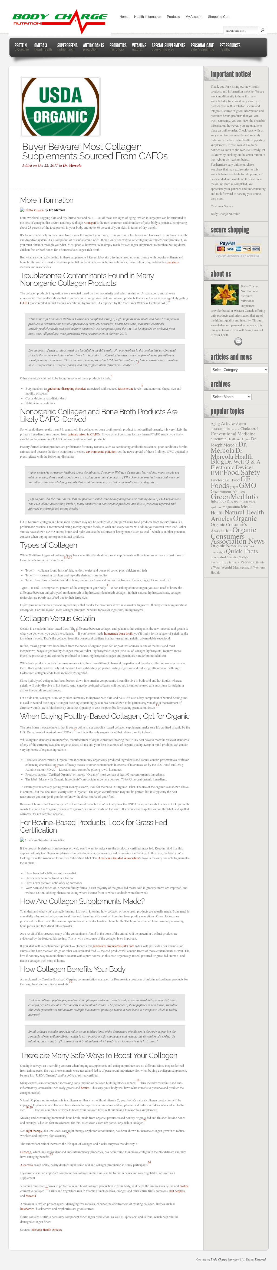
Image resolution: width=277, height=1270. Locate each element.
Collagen (90, 222)
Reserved (260, 1259)
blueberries (27, 1208)
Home (124, 17)
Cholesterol (249, 428)
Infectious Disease (224, 501)
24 (149, 1162)
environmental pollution (101, 451)
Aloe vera (26, 1165)
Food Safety (241, 472)
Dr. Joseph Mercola (233, 442)
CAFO (24, 303)
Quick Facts (242, 550)
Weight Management (236, 567)
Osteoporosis (245, 546)
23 (51, 1154)
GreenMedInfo (234, 496)
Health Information (147, 17)
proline (184, 1186)
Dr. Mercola (72, 165)
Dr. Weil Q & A (242, 461)
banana (235, 429)
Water (216, 567)
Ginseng (25, 1152)
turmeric (234, 562)
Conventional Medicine (233, 434)
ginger (234, 486)
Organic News (223, 545)
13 (157, 705)
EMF (217, 473)
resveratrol (218, 556)
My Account (194, 17)
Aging (215, 423)
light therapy (34, 1130)
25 (46, 1188)
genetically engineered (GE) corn (113, 946)
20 (31, 1107)
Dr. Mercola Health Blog (232, 455)
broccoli (31, 1195)
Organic (245, 518)
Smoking (232, 557)
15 (56, 766)
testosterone (125, 388)
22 (68, 1133)
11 (108, 585)
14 (75, 729)
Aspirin (241, 423)
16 (70, 981)
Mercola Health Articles (46, 1229)
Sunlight (244, 557)
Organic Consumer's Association (229, 527)
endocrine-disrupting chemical (67, 388)
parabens (173, 262)
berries (85, 1087)
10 (70, 557)
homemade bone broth (118, 633)
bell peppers (177, 1191)
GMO (247, 485)
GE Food (232, 480)
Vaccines (247, 562)
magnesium (231, 506)
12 (75, 630)
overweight (218, 552)
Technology (219, 562)
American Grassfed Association (118, 858)
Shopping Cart (218, 17)
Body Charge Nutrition (225, 1259)
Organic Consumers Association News (238, 535)
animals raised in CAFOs (84, 434)
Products (173, 17)
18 (138, 1080)
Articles (228, 423)
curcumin (219, 438)
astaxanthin (220, 428)
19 (27, 1107)
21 (145, 1120)
